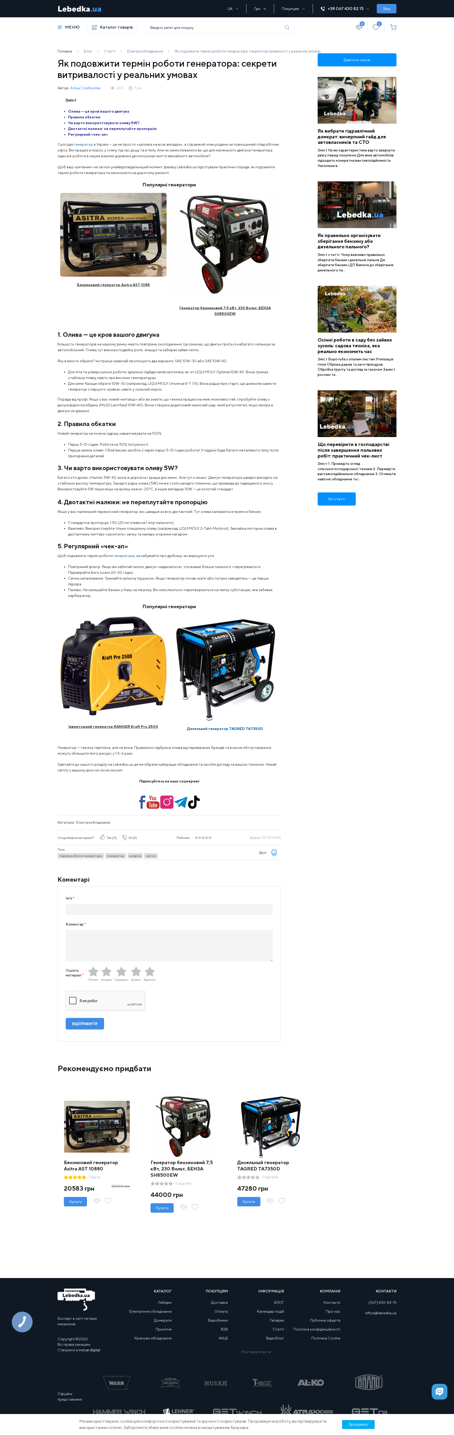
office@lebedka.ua (380, 1313)
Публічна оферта (325, 1320)
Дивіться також (357, 60)
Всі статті (336, 499)
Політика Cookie (325, 1338)
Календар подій (270, 1311)
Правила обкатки (84, 117)
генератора (124, 556)
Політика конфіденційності (316, 1329)
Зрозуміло (358, 1424)
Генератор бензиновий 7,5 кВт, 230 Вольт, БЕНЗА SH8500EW (182, 1169)
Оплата (221, 1311)
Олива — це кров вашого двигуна (98, 111)
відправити (84, 1024)
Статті (278, 1329)
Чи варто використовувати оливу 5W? (104, 123)
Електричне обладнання (150, 1311)
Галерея (277, 1320)
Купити (75, 1202)
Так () (111, 838)
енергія (135, 856)
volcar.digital (89, 1350)
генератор (83, 144)
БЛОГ (279, 1302)
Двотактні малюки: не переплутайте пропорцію (112, 129)
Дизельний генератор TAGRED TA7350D (225, 729)
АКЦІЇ (223, 1338)
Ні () (132, 838)
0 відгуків (183, 1183)
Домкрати (163, 1320)
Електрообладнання (93, 822)
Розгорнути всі (254, 1352)
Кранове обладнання (153, 1338)
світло (151, 856)
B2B (224, 1329)
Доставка (219, 1302)
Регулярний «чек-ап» (88, 134)
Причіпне (164, 1329)
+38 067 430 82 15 (346, 8)
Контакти (332, 1302)
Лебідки (165, 1302)
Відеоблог (275, 1338)
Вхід (386, 9)
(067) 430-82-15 (382, 1302)
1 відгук (94, 1177)
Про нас (333, 1311)
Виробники (218, 1320)
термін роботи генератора (80, 856)
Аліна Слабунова (85, 88)
